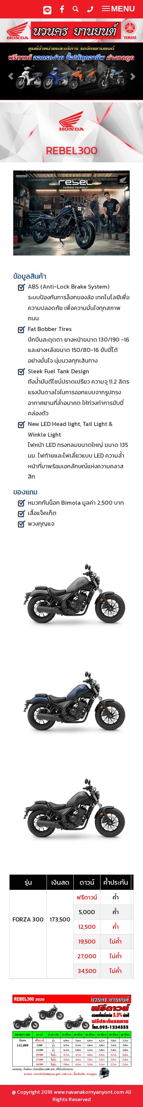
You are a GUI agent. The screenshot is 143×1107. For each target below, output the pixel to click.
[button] (11, 72)
